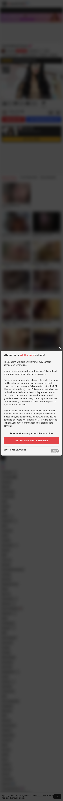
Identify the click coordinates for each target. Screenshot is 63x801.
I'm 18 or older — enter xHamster (31, 440)
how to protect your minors (15, 450)
